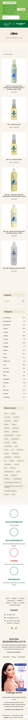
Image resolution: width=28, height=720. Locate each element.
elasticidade (8, 446)
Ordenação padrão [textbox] (8, 54)
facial (6, 449)
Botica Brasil (6, 325)
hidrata (7, 453)
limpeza (12, 460)
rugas (6, 475)
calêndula (16, 428)
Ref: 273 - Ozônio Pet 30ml (14, 159)
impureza (17, 457)
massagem (20, 460)
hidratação (8, 457)
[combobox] (14, 54)
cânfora (7, 442)
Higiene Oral (6, 361)
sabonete (14, 475)
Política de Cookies (15, 605)
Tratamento (6, 397)
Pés (4, 386)
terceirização (17, 478)
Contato (22, 602)
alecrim (13, 413)
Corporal (5, 343)
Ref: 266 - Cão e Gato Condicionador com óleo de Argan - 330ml (14, 232)
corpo (18, 435)
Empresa (14, 598)
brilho (6, 424)
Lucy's (11, 127)
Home (7, 37)
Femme (5, 357)
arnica (16, 420)
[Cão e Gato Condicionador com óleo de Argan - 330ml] (14, 216)
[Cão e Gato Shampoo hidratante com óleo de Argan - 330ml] (14, 179)
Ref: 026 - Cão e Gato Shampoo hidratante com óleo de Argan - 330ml (14, 195)
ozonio (16, 464)
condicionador (9, 435)
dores (14, 442)
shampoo (7, 478)
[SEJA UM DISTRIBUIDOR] (14, 513)
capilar (7, 431)
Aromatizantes (7, 321)
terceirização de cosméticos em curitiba (14, 487)
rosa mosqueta (9, 471)
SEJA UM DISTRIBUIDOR (14, 522)
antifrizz (16, 417)
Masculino (6, 382)
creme (6, 439)
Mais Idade (6, 372)
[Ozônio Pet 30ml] (14, 109)
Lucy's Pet (14, 92)
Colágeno (15, 431)
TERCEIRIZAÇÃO (14, 579)
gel (12, 449)
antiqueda (8, 420)
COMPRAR (14, 561)
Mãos (4, 375)
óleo (13, 494)
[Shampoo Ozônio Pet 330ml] (14, 253)
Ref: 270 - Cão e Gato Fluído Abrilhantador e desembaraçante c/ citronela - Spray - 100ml (14, 87)
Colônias (5, 335)
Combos (5, 339)
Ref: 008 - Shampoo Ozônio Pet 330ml (14, 268)
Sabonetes (6, 390)
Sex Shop (5, 393)
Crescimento (15, 439)
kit (5, 460)
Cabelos (5, 328)
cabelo (14, 424)
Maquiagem (6, 379)
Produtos (14, 37)
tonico (7, 494)
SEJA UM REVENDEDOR (14, 540)
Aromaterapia (7, 317)
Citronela (5, 332)
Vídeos (15, 602)
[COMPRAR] (14, 552)
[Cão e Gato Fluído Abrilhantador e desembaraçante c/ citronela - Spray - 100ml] (14, 71)
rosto (18, 471)
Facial (4, 353)
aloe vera (7, 417)
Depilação (6, 346)
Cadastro (8, 602)
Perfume (12, 468)
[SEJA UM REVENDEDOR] (14, 532)
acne (6, 413)
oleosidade (8, 464)
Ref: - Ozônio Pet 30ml (14, 124)
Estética (5, 350)
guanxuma (20, 449)
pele (6, 468)
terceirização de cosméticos (13, 482)
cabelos (7, 428)
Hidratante (15, 453)
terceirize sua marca (10, 490)
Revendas (19, 600)
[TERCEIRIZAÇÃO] (14, 571)
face (16, 446)
